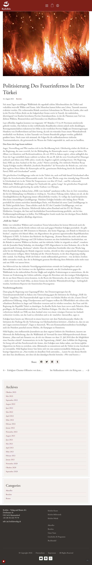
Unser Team (52, 533)
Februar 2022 (11, 424)
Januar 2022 (10, 428)
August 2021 (10, 436)
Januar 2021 (10, 460)
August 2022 (10, 404)
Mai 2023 (9, 396)
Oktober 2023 (11, 392)
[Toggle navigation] (46, 5)
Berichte (19, 99)
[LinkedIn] (52, 362)
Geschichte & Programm (56, 537)
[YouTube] (41, 558)
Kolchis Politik (53, 518)
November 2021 (12, 432)
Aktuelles (9, 490)
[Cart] (52, 5)
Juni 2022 (9, 408)
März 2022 (10, 420)
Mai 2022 (9, 412)
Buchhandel (52, 541)
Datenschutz (40, 553)
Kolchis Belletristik (54, 514)
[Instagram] (50, 558)
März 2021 (10, 452)
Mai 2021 (9, 444)
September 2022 (12, 400)
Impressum (52, 553)
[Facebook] (41, 362)
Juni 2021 (9, 440)
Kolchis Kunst (53, 511)
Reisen (8, 498)
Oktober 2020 (11, 467)
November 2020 (12, 463)
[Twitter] (47, 362)
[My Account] (57, 5)
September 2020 (12, 471)
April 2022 (10, 416)
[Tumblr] (57, 362)
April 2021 (10, 448)
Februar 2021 (11, 456)
